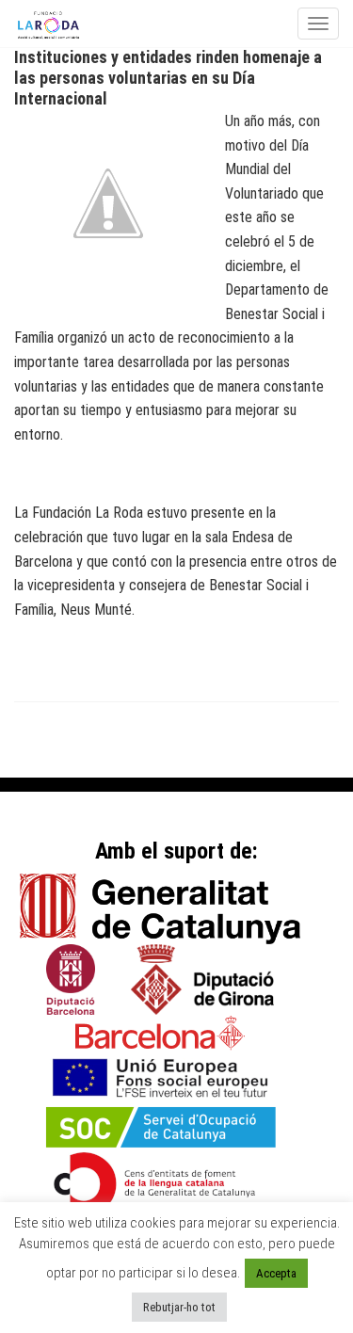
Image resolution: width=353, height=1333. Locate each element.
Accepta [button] (276, 1273)
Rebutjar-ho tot (179, 1307)
